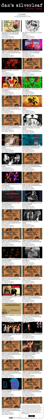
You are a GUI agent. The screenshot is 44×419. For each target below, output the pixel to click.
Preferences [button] (27, 413)
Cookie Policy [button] (23, 412)
